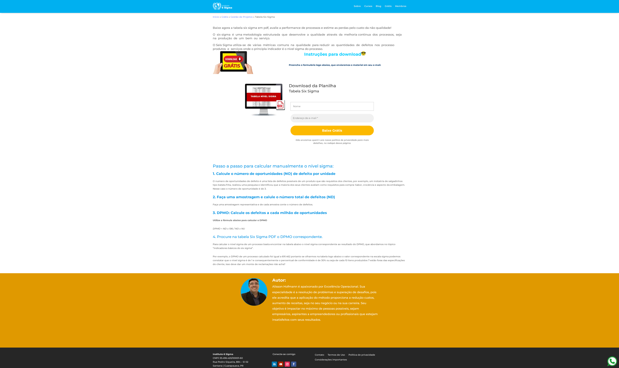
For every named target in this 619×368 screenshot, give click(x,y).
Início (216, 16)
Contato (319, 354)
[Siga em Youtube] (280, 364)
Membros (400, 6)
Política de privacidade (362, 354)
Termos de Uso (336, 354)
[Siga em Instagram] (287, 364)
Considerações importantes (331, 359)
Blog (378, 6)
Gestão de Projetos (242, 16)
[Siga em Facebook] (293, 364)
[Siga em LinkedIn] (274, 364)
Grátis (388, 6)
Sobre (357, 6)
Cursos (368, 6)
